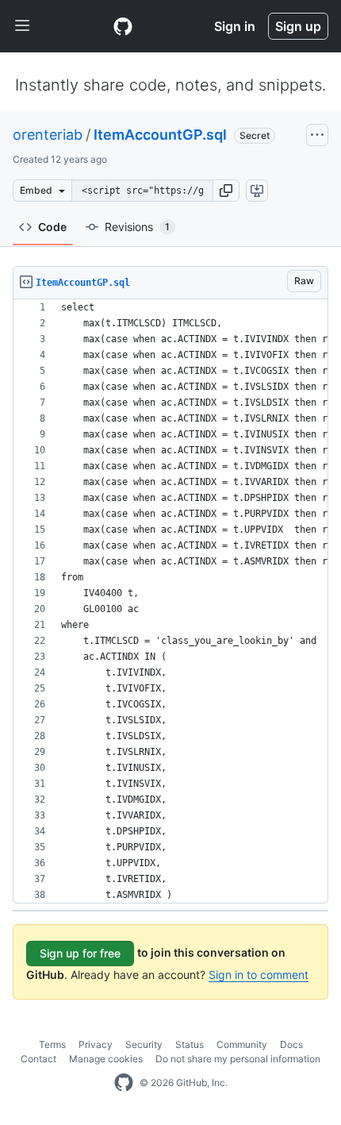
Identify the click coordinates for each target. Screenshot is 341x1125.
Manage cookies (106, 1059)
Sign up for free (80, 953)
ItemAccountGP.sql (160, 134)
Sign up (298, 26)
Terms (52, 1044)
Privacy (96, 1044)
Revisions (137, 226)
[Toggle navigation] (22, 26)
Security (144, 1044)
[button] (226, 190)
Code (52, 226)
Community (241, 1044)
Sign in (234, 26)
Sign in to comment (258, 974)
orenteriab (47, 134)
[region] (170, 601)
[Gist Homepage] (122, 26)
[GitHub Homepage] (123, 1083)
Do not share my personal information (237, 1059)
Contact (38, 1059)
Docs (291, 1044)
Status (189, 1044)
